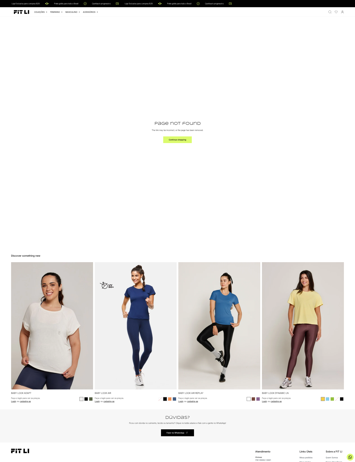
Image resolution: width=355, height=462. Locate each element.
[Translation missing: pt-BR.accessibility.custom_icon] (336, 12)
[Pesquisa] (330, 12)
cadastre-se (25, 401)
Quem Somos (332, 457)
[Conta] (342, 12)
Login (13, 401)
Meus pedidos (306, 457)
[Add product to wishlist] (89, 267)
